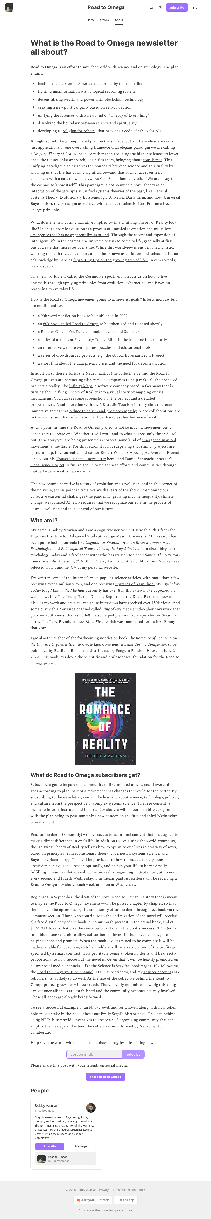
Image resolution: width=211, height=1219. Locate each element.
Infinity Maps (81, 386)
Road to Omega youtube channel (65, 972)
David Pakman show (150, 597)
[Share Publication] (160, 7)
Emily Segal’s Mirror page (123, 1014)
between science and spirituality (108, 123)
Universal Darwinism (126, 197)
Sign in (198, 7)
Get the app (125, 1200)
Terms (115, 1190)
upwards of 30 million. (135, 584)
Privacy (104, 1190)
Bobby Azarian (47, 1105)
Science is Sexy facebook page (123, 966)
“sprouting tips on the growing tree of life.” (110, 260)
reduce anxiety (141, 860)
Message (81, 1146)
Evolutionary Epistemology (83, 197)
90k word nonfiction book (63, 316)
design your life (124, 866)
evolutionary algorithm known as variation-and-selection (117, 254)
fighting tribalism (134, 84)
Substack (85, 1210)
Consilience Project (47, 465)
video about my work (154, 609)
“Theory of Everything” (129, 115)
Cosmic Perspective (102, 276)
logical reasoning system (114, 92)
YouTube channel (83, 332)
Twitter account (157, 972)
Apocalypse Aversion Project (154, 453)
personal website (102, 567)
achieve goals (60, 866)
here (50, 405)
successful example (61, 1007)
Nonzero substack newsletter (81, 459)
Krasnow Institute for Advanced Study (63, 536)
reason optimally (87, 866)
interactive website (59, 348)
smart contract (67, 953)
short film (49, 363)
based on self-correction (110, 107)
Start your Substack (95, 1200)
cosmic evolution (70, 229)
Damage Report (103, 597)
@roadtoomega (44, 1110)
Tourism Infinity (132, 405)
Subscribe (177, 7)
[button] (90, 20)
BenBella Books (67, 651)
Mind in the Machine (68, 590)
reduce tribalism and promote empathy (103, 411)
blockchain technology (124, 100)
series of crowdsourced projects (68, 355)
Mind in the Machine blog (130, 340)
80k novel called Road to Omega (71, 324)
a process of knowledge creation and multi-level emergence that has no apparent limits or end (101, 232)
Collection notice (133, 1190)
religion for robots (79, 131)
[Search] (151, 7)
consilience (152, 160)
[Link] (24, 47)
